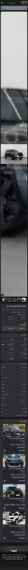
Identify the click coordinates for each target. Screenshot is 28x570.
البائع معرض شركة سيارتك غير (20, 535)
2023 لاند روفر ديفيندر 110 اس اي (17, 438)
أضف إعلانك (11, 3)
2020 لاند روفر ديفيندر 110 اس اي (17, 498)
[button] (3, 300)
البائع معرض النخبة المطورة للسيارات (18, 477)
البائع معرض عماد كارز (21, 447)
